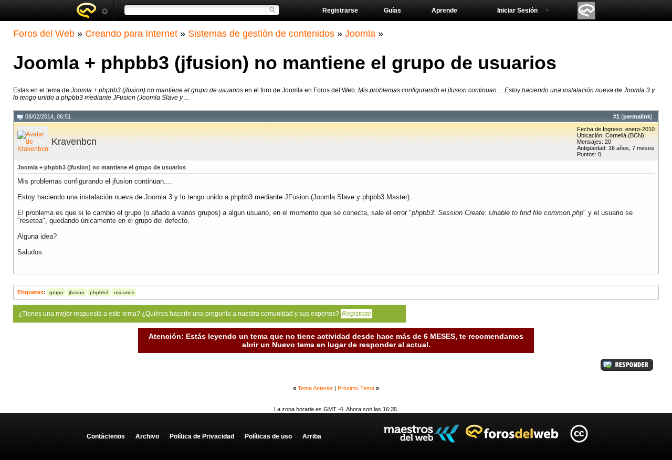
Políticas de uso (268, 436)
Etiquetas (30, 292)
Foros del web (92, 10)
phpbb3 (99, 292)
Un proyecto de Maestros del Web (421, 433)
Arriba (311, 436)
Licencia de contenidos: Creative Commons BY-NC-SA (579, 433)
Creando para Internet (131, 33)
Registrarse (340, 10)
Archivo (147, 436)
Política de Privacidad (202, 436)
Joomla (360, 33)
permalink (636, 116)
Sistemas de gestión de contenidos (261, 33)
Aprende (444, 10)
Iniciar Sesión (517, 10)
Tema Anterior (315, 388)
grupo (56, 292)
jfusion (77, 292)
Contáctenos (106, 436)
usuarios (124, 292)
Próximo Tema (356, 388)
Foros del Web (44, 33)
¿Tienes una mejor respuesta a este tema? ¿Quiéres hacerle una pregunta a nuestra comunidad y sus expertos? (194, 313)
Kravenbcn (74, 141)
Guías (392, 10)
